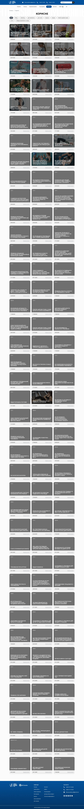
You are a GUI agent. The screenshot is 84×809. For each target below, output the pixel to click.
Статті (12, 20)
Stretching (23, 17)
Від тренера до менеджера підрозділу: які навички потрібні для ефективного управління (19, 34)
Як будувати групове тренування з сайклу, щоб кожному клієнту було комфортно (41, 217)
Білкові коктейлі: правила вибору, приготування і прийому (41, 694)
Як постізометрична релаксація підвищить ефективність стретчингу (63, 218)
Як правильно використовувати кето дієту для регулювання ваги (40, 455)
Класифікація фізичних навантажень (62, 768)
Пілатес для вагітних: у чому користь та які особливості (42, 310)
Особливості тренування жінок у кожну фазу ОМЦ (41, 90)
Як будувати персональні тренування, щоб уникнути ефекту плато (42, 181)
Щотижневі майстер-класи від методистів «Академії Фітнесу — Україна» (19, 511)
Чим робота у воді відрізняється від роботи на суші (64, 382)
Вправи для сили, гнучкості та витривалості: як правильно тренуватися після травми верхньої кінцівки (42, 33)
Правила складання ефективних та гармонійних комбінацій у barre (20, 254)
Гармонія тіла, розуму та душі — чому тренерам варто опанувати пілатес (19, 291)
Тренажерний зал (14, 26)
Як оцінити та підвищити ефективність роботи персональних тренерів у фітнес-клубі (63, 272)
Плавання (12, 62)
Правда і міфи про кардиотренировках (61, 694)
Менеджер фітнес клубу (19, 25)
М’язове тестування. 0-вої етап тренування (19, 676)
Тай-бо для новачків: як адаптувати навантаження (42, 475)
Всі (11, 17)
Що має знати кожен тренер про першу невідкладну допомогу (42, 639)
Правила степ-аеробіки (18, 695)
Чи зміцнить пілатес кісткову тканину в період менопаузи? (63, 144)
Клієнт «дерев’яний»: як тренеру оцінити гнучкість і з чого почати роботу (20, 53)
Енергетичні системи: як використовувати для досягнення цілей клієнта (19, 126)
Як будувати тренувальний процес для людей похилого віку (19, 382)
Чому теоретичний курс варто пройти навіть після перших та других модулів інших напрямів (19, 327)
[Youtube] (72, 796)
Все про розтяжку (16, 750)
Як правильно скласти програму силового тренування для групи (40, 254)
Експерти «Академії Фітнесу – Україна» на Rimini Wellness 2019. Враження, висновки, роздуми (42, 657)
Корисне (47, 17)
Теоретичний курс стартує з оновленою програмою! (20, 493)
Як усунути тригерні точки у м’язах (42, 365)
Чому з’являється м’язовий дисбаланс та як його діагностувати (19, 419)
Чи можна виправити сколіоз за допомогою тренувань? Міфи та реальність (40, 199)
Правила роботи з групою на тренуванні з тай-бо (63, 291)
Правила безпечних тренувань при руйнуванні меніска (19, 144)
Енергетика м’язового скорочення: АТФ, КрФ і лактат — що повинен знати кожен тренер (40, 70)
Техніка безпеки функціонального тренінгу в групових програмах (20, 236)
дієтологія (40, 17)
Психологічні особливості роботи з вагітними (41, 511)
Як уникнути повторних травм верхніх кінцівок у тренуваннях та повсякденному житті (63, 162)
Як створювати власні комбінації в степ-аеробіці (41, 530)
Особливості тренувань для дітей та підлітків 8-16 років (42, 621)
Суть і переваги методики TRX (63, 676)
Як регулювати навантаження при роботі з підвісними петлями (20, 456)
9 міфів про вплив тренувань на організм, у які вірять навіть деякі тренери (20, 163)
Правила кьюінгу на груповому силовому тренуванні (18, 437)
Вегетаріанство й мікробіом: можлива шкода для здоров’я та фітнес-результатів (64, 125)
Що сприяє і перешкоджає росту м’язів (41, 731)
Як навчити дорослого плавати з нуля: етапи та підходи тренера (19, 71)
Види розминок (38, 567)
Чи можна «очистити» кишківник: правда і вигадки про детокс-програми (62, 34)
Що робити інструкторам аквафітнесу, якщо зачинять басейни (63, 602)
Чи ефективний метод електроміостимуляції (40, 603)
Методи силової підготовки (38, 768)
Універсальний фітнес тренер (22, 20)
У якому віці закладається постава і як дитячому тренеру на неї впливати (41, 53)
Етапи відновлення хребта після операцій (41, 383)
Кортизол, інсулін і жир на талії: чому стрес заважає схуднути (41, 108)
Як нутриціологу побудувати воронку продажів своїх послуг (18, 602)
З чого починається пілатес (20, 548)
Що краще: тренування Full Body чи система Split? (64, 511)
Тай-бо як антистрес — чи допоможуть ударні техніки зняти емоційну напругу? (20, 89)
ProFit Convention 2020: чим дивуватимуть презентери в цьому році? (64, 712)
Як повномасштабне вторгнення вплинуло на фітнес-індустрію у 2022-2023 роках (64, 437)
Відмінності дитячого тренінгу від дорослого (40, 346)
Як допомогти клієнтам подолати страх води (41, 493)
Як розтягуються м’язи (18, 475)
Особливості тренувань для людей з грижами (64, 621)
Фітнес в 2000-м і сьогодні (63, 658)
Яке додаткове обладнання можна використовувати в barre (42, 419)
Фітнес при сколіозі (39, 713)
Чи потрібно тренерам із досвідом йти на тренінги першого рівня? (63, 474)
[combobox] (66, 2)
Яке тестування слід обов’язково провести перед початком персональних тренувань (19, 638)
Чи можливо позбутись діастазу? (40, 438)
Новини (53, 17)
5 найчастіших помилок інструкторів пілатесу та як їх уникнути (63, 89)
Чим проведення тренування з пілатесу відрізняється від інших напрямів (18, 363)
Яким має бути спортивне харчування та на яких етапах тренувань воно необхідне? (19, 657)
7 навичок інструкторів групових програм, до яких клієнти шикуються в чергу (20, 199)
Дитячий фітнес (31, 17)
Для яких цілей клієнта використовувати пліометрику (62, 309)
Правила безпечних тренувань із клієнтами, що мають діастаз (20, 218)
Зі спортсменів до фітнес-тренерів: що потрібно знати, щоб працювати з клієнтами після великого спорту (41, 583)
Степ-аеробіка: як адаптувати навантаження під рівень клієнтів (20, 346)
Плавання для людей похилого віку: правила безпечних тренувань (62, 181)
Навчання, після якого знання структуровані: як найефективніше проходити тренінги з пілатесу (63, 235)
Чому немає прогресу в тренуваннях (18, 585)
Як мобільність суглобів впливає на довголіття (62, 548)
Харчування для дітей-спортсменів (40, 749)
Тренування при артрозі (18, 567)
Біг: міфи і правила (17, 732)
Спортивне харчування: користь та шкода (18, 621)
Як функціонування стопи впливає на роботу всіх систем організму (41, 291)
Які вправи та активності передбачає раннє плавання (63, 401)
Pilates (16, 17)
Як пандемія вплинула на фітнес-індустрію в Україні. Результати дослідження (63, 639)
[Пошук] (73, 2)
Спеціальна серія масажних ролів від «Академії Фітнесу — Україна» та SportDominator (64, 70)
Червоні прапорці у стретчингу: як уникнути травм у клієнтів (19, 108)
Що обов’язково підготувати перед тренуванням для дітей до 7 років (64, 107)
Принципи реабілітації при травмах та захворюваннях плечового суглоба (20, 273)
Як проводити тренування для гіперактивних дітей (41, 236)
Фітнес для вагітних (61, 732)
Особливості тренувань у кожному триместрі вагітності (63, 346)
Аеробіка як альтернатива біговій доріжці (63, 749)
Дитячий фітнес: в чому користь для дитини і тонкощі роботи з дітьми (19, 712)
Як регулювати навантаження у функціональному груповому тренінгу (61, 418)
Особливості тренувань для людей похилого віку (64, 566)
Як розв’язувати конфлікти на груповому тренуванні (63, 365)
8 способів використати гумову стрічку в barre (18, 182)
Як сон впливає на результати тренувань (62, 328)
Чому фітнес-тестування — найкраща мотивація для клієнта (41, 144)
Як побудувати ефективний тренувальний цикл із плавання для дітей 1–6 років (42, 125)
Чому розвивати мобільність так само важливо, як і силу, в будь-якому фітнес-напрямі (41, 272)
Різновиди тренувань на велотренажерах (41, 676)
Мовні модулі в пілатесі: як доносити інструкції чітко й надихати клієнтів (64, 53)
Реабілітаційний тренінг (63, 17)
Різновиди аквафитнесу (18, 768)
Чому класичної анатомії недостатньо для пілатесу (19, 530)
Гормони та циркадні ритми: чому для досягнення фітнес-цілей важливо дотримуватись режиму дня (63, 253)
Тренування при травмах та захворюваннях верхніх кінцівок (64, 492)
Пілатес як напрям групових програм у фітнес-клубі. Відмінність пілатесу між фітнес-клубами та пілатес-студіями (64, 198)
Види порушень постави (19, 402)
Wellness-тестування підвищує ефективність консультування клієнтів (41, 547)
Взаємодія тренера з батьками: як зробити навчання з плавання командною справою (40, 162)
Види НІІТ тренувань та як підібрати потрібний (41, 401)
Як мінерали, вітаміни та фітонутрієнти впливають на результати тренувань (19, 309)
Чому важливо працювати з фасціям (64, 585)
